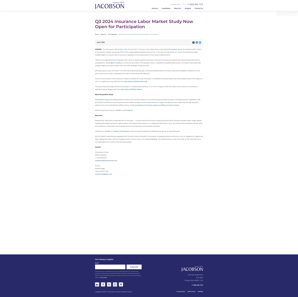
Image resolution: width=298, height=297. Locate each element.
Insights (188, 8)
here (178, 131)
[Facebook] (200, 43)
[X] (193, 43)
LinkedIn (118, 110)
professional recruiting (144, 105)
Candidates (166, 8)
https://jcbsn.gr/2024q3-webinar (131, 89)
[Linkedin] (197, 43)
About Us (177, 8)
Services (155, 8)
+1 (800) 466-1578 (195, 4)
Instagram (126, 131)
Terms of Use (191, 291)
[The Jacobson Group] (109, 5)
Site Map (200, 291)
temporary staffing (159, 105)
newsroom (154, 131)
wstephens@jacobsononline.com (106, 160)
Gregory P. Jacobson (115, 63)
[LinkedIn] (97, 284)
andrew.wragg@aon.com (103, 174)
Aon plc (117, 52)
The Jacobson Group (175, 49)
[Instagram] (115, 284)
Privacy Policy (103, 277)
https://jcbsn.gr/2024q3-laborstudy (135, 81)
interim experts (174, 105)
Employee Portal (175, 4)
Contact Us (199, 8)
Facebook (129, 110)
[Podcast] (121, 284)
